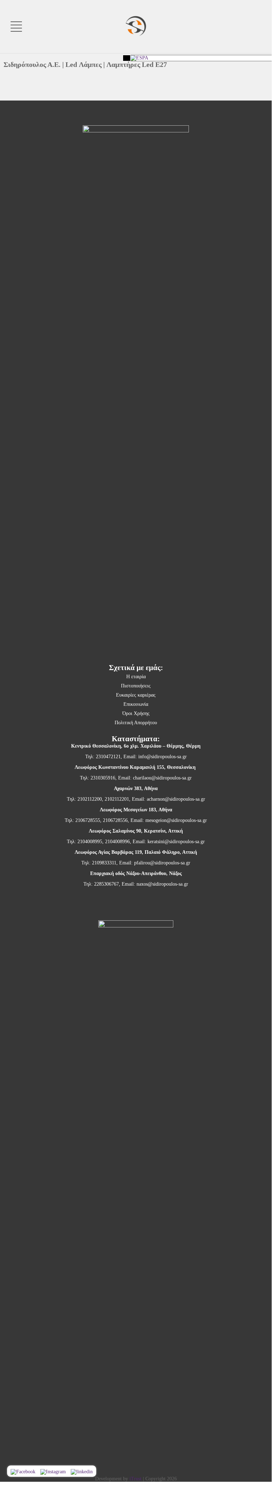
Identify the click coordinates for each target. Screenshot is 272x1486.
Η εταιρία (136, 676)
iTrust (135, 1478)
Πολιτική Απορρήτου (136, 722)
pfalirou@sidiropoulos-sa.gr (162, 862)
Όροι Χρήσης (136, 713)
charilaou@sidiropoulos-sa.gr (162, 778)
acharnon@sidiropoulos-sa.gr (176, 799)
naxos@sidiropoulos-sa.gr (162, 884)
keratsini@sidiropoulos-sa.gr (176, 841)
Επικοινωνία (135, 704)
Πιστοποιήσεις (136, 685)
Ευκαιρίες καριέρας (136, 695)
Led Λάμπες (83, 64)
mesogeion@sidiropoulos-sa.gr (176, 820)
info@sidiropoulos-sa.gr (162, 756)
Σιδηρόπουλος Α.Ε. (32, 64)
